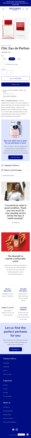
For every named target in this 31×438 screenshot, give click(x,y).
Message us (15, 349)
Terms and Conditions (9, 422)
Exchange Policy (8, 411)
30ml (11, 59)
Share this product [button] (8, 175)
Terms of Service (8, 418)
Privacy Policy (7, 414)
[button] (3, 9)
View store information (9, 96)
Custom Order (7, 396)
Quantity (3, 69)
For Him (5, 385)
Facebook (6, 366)
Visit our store (15, 157)
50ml (20, 59)
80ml (5, 59)
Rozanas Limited (18, 435)
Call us (5, 370)
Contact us (6, 407)
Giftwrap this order (12, 64)
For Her (5, 389)
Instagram (6, 363)
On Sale (5, 392)
